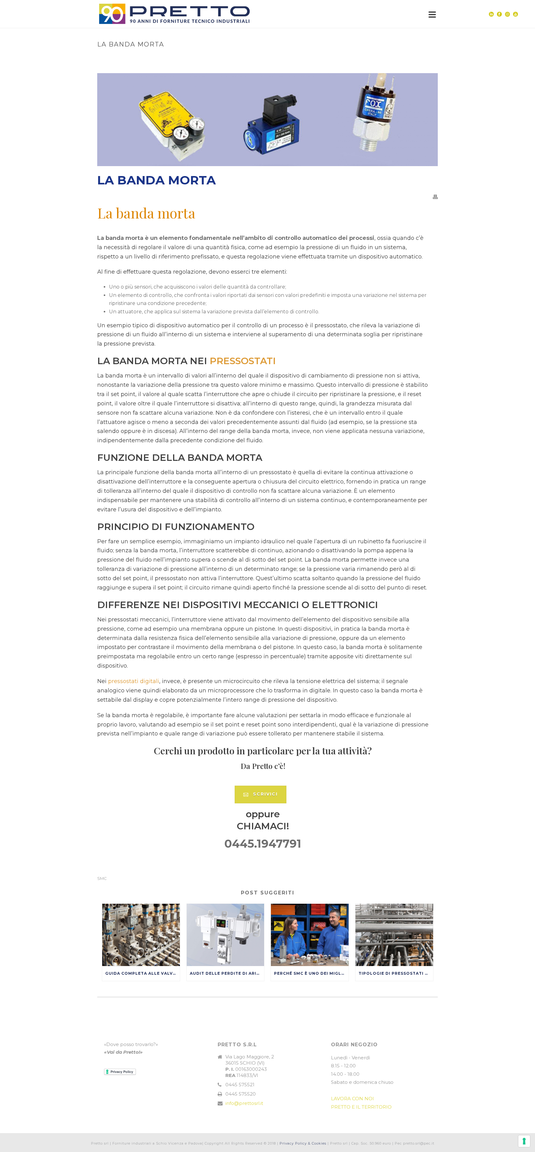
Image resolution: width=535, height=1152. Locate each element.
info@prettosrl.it (244, 1103)
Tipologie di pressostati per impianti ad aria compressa (396, 973)
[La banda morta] (267, 119)
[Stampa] (435, 196)
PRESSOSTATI (243, 361)
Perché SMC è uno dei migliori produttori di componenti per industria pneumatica (311, 973)
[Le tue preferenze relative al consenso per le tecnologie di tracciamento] (524, 1141)
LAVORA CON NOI (352, 1098)
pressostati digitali (133, 681)
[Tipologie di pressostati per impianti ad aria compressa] (394, 935)
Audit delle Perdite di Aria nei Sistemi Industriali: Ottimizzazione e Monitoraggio (227, 973)
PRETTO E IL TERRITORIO (361, 1107)
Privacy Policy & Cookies (303, 1143)
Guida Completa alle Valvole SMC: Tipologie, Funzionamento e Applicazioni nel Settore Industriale (142, 973)
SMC (102, 878)
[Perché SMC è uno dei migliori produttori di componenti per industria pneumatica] (310, 935)
